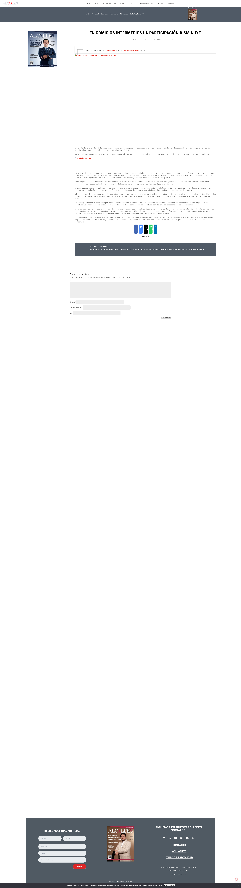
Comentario (74, 281)
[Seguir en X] (169, 838)
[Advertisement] (42, 90)
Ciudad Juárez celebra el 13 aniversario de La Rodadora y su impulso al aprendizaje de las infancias (106, 563)
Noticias (96, 4)
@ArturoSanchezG (112, 50)
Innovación (114, 14)
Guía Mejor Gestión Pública (145, 4)
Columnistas (141, 40)
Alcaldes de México (115, 882)
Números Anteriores (108, 4)
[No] (239, 885)
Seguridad (95, 14)
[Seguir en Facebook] (164, 838)
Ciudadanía (124, 14)
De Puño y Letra (135, 14)
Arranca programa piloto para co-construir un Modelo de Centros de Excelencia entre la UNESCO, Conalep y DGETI (111, 799)
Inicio (89, 4)
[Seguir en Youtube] (175, 838)
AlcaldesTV (161, 4)
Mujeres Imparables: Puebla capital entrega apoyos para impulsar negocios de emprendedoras (104, 642)
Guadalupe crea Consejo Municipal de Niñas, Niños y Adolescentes (94, 484)
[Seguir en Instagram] (181, 838)
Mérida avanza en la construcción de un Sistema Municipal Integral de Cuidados (99, 720)
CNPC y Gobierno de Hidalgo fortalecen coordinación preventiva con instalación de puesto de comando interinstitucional (113, 406)
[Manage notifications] (236, 879)
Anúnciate (170, 4)
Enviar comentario (166, 317)
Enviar (79, 867)
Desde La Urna (149, 40)
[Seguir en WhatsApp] (193, 838)
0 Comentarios (172, 40)
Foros (130, 4)
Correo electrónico (76, 307)
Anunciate (179, 851)
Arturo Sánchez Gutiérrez (123, 40)
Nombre (73, 302)
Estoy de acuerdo (169, 885)
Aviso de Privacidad (179, 857)
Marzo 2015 (157, 40)
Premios (121, 4)
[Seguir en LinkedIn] (187, 838)
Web (71, 313)
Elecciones (104, 14)
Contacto (179, 845)
